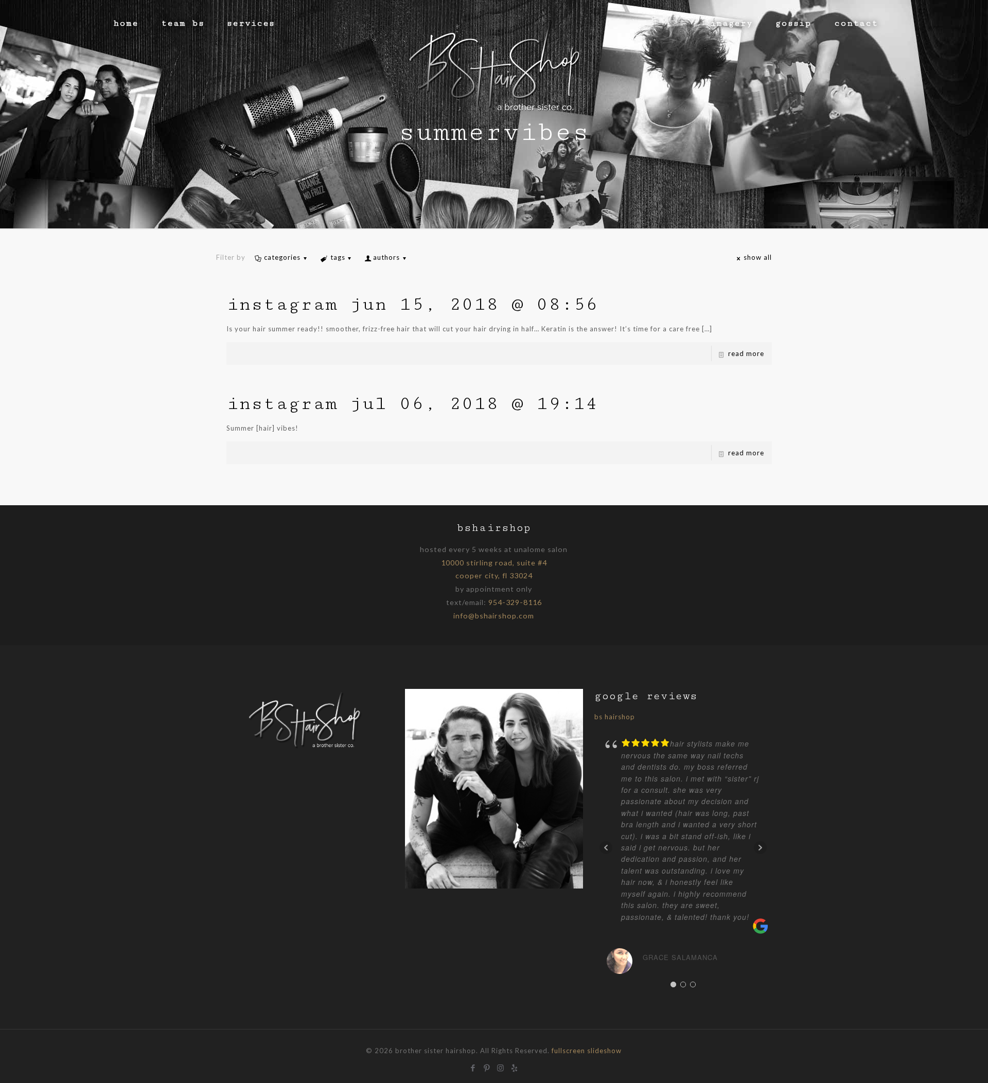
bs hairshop (614, 717)
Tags (337, 257)
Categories (282, 257)
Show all (758, 257)
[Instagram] (501, 1066)
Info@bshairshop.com (493, 615)
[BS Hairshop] (305, 748)
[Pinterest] (487, 1066)
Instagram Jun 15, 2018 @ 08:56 (412, 304)
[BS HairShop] (494, 64)
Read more (746, 353)
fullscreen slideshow (587, 1050)
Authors (386, 257)
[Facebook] (473, 1066)
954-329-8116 (515, 602)
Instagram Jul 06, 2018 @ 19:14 (412, 403)
